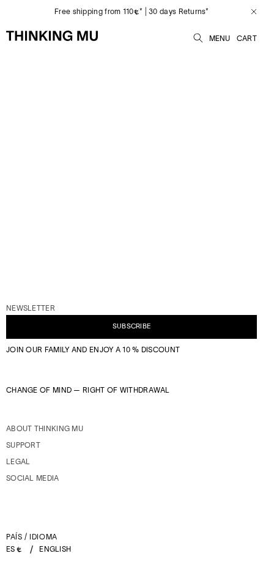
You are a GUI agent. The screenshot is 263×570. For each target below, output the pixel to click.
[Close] (249, 11)
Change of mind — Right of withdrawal (88, 390)
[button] (198, 36)
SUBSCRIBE (132, 326)
